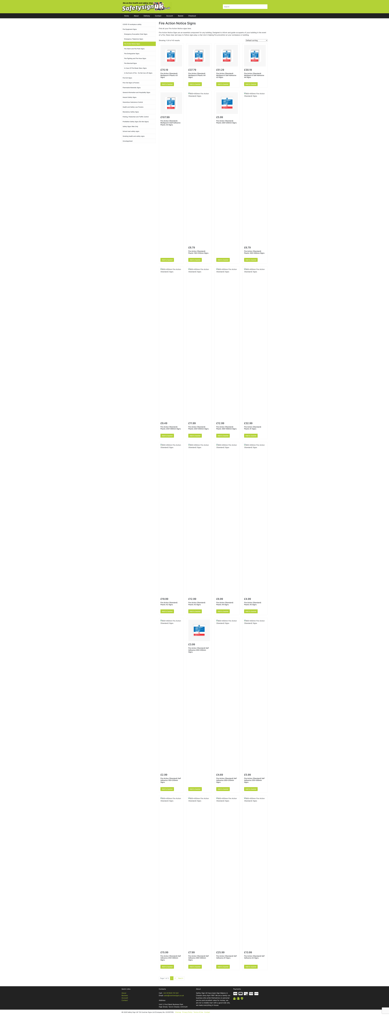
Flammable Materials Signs (132, 87)
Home (126, 16)
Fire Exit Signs (127, 78)
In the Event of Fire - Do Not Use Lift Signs (138, 73)
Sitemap (178, 1012)
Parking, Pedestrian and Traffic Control (136, 117)
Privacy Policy (187, 1012)
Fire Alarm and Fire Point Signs (134, 49)
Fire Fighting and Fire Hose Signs (135, 58)
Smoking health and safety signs (134, 136)
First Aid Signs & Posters (131, 83)
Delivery (147, 16)
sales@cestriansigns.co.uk (174, 995)
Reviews (125, 995)
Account (169, 16)
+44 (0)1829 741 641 (171, 993)
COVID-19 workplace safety (132, 24)
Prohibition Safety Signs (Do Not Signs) (136, 121)
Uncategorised (128, 141)
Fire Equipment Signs (130, 29)
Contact (158, 16)
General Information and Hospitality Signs (136, 92)
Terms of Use (198, 1012)
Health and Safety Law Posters (133, 107)
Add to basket (167, 84)
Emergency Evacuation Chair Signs (135, 34)
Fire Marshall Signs (130, 63)
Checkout (192, 16)
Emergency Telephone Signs (133, 39)
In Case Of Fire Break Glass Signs (135, 68)
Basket (180, 16)
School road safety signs (131, 131)
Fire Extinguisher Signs (131, 53)
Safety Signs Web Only (130, 126)
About (136, 16)
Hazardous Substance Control (133, 102)
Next (180, 978)
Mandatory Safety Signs (131, 112)
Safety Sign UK (147, 7)
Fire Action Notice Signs (132, 44)
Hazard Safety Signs (129, 97)
